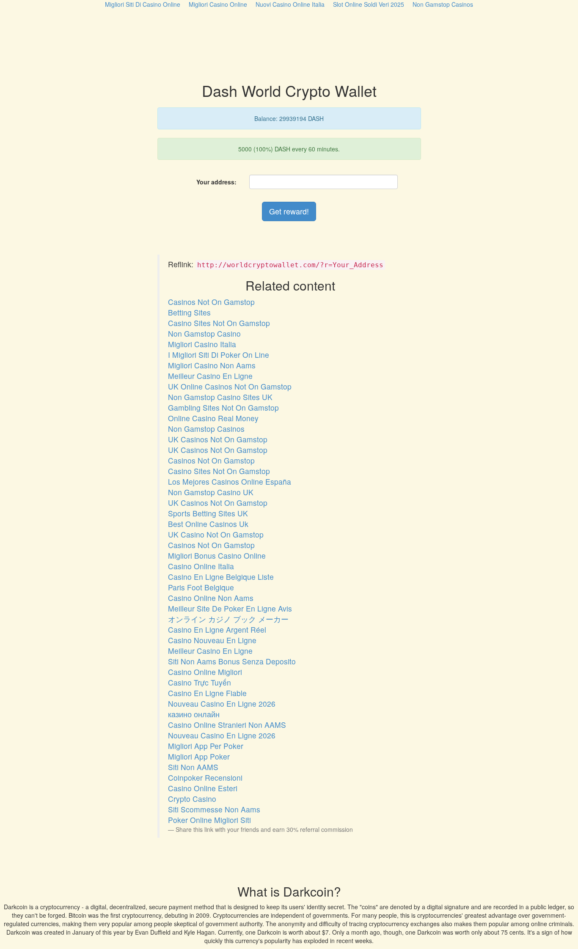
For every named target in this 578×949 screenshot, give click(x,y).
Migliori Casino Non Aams (212, 365)
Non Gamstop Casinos (206, 428)
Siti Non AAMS (193, 767)
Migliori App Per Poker (205, 746)
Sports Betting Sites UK (208, 513)
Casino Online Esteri (202, 788)
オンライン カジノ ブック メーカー (228, 619)
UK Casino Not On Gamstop (216, 534)
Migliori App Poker (199, 756)
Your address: (216, 182)
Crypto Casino (192, 798)
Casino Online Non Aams (210, 597)
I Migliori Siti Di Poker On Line (218, 354)
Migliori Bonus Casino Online (217, 555)
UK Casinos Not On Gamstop (217, 439)
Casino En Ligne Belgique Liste (221, 576)
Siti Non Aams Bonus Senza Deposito (232, 661)
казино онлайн (194, 714)
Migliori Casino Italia (202, 344)
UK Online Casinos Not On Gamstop (230, 386)
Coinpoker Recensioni (205, 777)
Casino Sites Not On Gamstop (219, 323)
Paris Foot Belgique (201, 587)
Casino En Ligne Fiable (207, 693)
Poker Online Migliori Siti (209, 820)
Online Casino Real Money (213, 418)
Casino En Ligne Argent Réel (217, 629)
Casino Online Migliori (205, 671)
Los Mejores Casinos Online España (229, 481)
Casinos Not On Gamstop (211, 301)
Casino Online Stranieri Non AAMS (227, 724)
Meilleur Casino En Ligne (210, 375)
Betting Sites (189, 312)
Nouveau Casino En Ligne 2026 (221, 703)
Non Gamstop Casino (204, 333)
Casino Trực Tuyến (199, 682)
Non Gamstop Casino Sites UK (220, 397)
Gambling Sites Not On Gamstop (223, 407)
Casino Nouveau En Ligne (212, 640)
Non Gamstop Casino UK (210, 492)
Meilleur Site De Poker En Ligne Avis (230, 608)
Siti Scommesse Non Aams (214, 809)
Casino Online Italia (201, 566)
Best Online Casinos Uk (208, 523)
